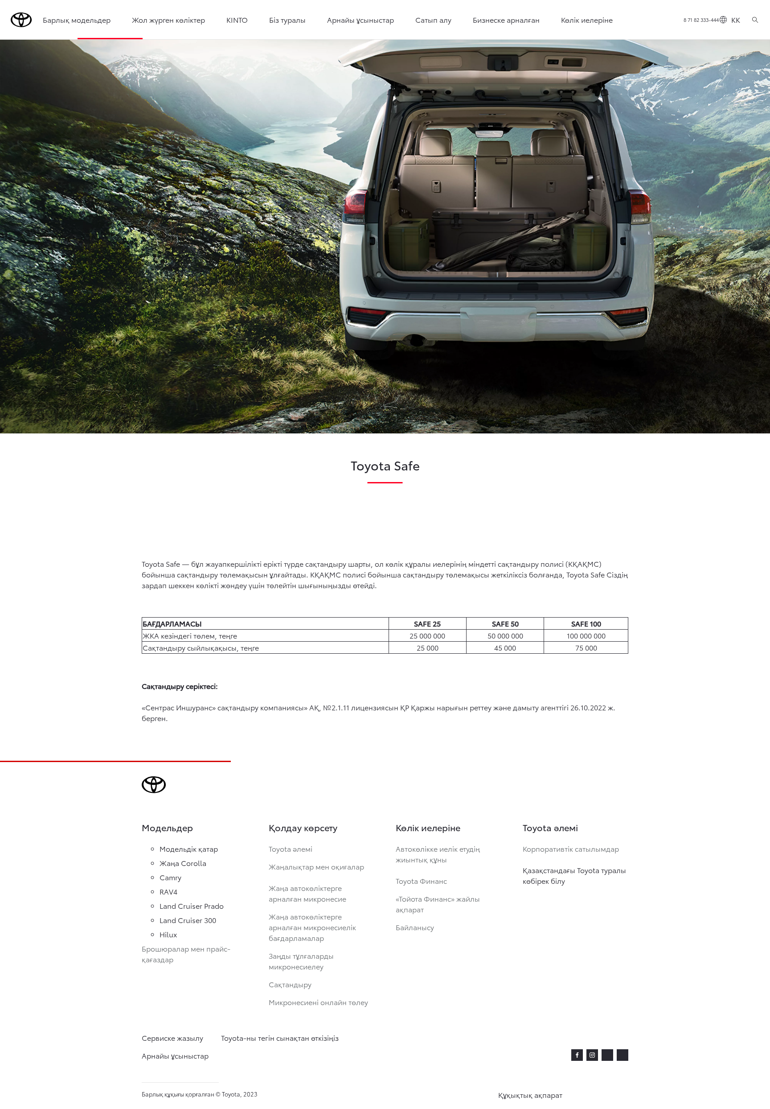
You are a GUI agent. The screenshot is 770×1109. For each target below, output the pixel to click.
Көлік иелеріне (587, 19)
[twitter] (607, 1054)
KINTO (237, 19)
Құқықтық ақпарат (530, 1094)
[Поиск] (755, 19)
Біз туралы (287, 19)
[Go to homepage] (21, 19)
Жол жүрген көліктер (168, 19)
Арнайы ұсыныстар (360, 19)
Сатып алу (433, 19)
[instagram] (592, 1055)
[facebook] (577, 1055)
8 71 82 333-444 (701, 19)
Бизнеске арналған (506, 19)
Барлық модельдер (77, 19)
